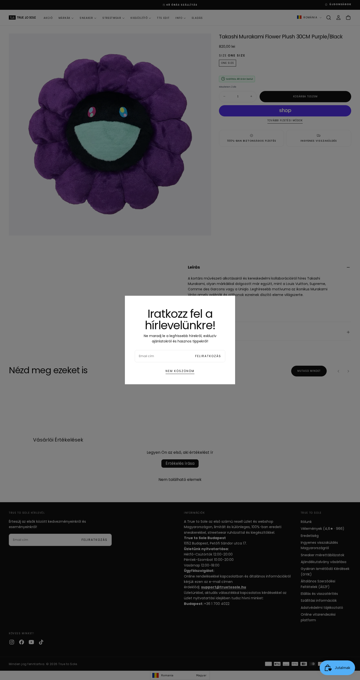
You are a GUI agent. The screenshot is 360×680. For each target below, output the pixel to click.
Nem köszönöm (180, 371)
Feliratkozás (208, 356)
